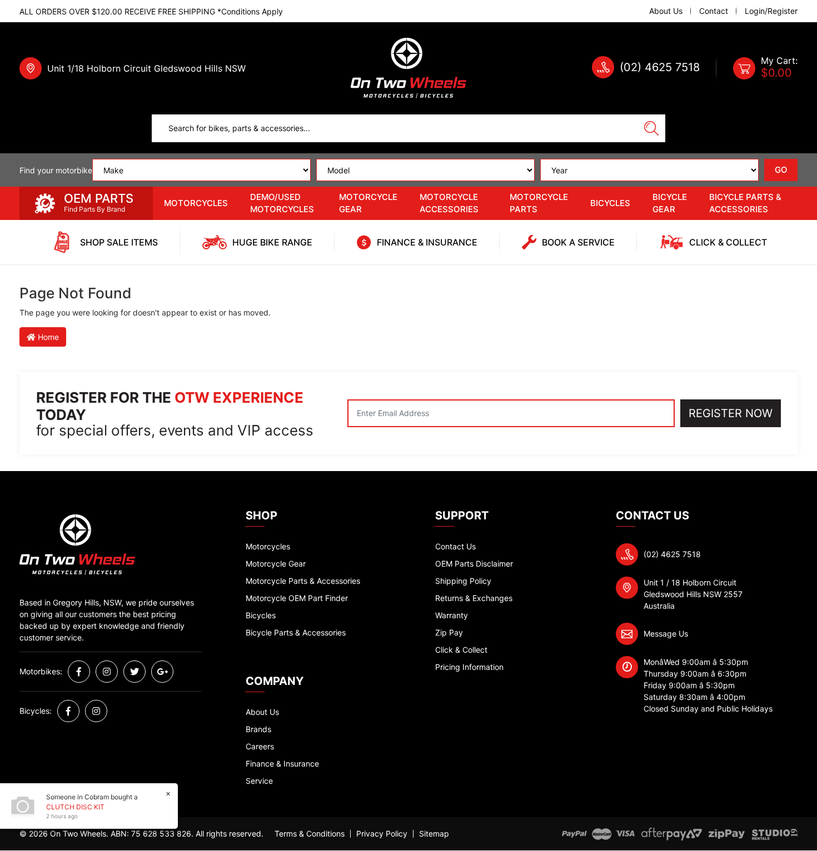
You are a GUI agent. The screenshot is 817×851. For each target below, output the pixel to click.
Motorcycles (196, 203)
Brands (258, 729)
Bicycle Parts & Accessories (745, 203)
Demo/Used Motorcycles (282, 203)
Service (259, 780)
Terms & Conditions (310, 834)
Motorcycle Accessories (449, 203)
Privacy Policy (381, 834)
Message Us (666, 633)
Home (47, 337)
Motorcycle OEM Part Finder (297, 598)
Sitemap (434, 834)
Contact (713, 11)
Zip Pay (449, 632)
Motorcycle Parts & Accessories (303, 580)
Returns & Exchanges (473, 598)
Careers (260, 746)
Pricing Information (469, 667)
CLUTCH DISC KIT (75, 807)
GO (781, 169)
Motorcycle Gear (368, 203)
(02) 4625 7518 (660, 67)
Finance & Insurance (282, 763)
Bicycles (610, 203)
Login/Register (771, 11)
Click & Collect (461, 649)
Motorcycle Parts (539, 203)
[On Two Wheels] (408, 67)
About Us (666, 11)
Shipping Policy (463, 580)
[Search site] (651, 128)
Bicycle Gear (669, 203)
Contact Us (455, 546)
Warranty (451, 615)
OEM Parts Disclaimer (474, 563)
